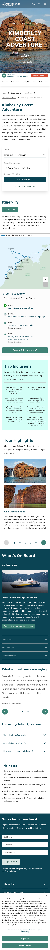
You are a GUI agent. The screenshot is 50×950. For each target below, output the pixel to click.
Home (4, 93)
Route (6, 149)
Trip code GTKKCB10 (12, 174)
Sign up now (10, 861)
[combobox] (25, 155)
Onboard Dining (9, 655)
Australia (28, 93)
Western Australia (9, 98)
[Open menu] (45, 4)
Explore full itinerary (23, 350)
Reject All (25, 938)
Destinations (16, 93)
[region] (25, 921)
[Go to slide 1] (14, 542)
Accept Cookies (25, 945)
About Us (8, 884)
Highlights (26, 82)
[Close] (46, 895)
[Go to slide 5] (36, 542)
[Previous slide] (6, 542)
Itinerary (5, 82)
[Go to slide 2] (20, 542)
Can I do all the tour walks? (15, 735)
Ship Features (8, 647)
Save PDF (11, 209)
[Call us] (33, 4)
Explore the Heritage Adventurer (18, 626)
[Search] (39, 4)
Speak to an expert (23, 186)
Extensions (43, 82)
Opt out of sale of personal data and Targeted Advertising (25, 931)
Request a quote (39, 75)
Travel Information (12, 163)
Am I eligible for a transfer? (15, 743)
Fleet (34, 82)
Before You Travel (13, 892)
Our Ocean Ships (9, 565)
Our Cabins (7, 639)
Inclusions (15, 82)
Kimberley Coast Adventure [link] (31, 98)
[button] (45, 279)
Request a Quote (25, 62)
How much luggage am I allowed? (18, 751)
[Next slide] (43, 542)
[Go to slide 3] (25, 542)
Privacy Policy (10, 871)
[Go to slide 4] (30, 542)
